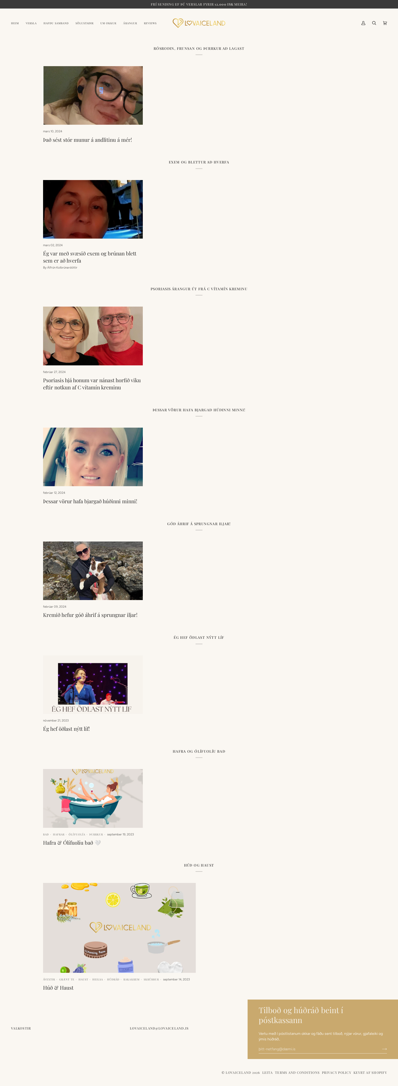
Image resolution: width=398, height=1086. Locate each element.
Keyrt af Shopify (370, 1072)
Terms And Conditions (297, 1072)
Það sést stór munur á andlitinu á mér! (87, 139)
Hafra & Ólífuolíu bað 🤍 (72, 842)
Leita (267, 1072)
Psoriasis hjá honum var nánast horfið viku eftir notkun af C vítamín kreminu (92, 384)
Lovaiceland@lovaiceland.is (159, 1028)
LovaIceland (238, 1072)
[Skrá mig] (381, 1049)
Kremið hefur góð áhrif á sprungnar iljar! (90, 614)
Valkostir (21, 1028)
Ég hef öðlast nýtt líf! (66, 728)
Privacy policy (336, 1072)
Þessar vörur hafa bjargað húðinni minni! (90, 501)
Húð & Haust (58, 987)
